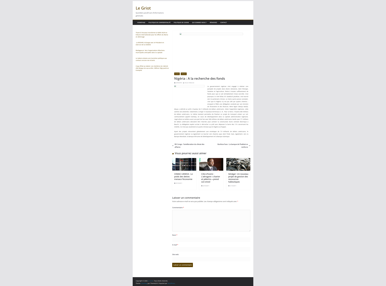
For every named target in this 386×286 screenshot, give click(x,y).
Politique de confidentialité (159, 22)
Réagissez (213, 22)
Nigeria (177, 74)
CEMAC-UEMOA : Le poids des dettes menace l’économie (183, 177)
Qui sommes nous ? (199, 22)
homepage (141, 22)
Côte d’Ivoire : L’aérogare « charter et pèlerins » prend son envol (210, 178)
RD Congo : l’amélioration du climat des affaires (189, 145)
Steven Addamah (189, 83)
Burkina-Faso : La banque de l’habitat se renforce (233, 145)
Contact (223, 22)
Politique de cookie (181, 22)
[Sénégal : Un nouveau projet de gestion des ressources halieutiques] (238, 159)
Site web (175, 254)
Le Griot (143, 8)
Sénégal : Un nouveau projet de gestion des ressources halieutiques (238, 178)
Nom (174, 235)
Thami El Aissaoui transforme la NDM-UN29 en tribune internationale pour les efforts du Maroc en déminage (152, 35)
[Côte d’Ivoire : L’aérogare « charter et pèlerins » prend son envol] (211, 159)
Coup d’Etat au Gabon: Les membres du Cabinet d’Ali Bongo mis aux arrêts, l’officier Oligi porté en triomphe (152, 68)
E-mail (175, 245)
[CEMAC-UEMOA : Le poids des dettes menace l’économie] (184, 159)
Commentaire (178, 207)
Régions (184, 74)
